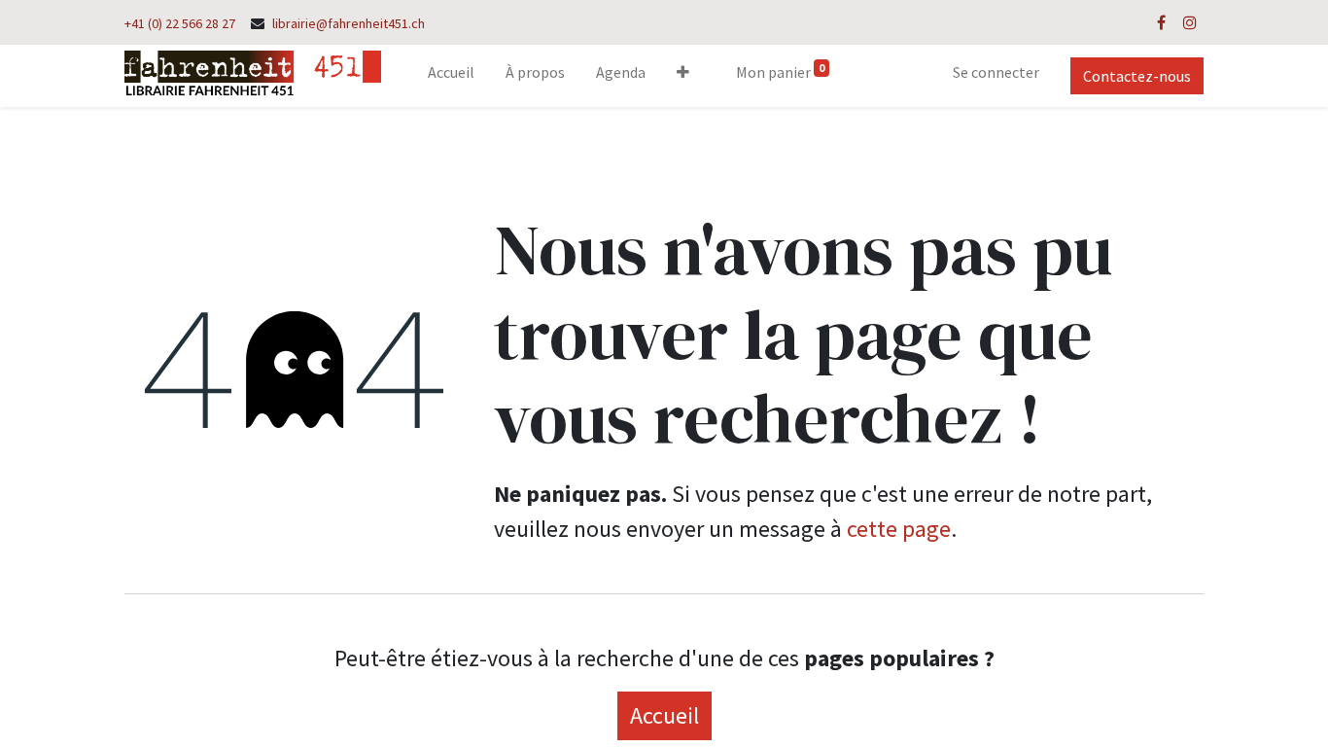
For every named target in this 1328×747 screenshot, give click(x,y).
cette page (899, 529)
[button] (683, 76)
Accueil (664, 715)
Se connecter (996, 72)
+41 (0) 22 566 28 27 (179, 23)
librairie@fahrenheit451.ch (348, 23)
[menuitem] (451, 76)
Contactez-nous (1137, 76)
